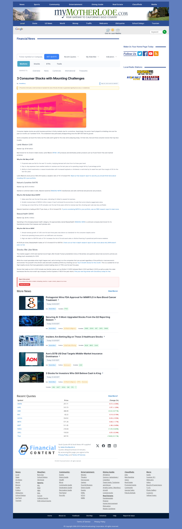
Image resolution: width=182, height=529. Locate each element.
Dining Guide (97, 4)
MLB (38, 488)
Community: (64, 472)
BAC (18, 415)
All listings (106, 475)
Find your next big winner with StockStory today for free (92, 271)
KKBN (83, 498)
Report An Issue (129, 516)
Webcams (103, 23)
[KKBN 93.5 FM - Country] (150, 77)
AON (80, 365)
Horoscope (85, 480)
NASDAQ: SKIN (80, 222)
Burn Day (40, 475)
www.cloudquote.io (68, 447)
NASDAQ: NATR (56, 191)
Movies (83, 475)
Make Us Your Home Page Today (138, 47)
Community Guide (65, 485)
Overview (36, 71)
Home (50, 516)
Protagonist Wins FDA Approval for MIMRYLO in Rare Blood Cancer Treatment (81, 298)
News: (18, 472)
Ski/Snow (40, 480)
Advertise (102, 516)
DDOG (91, 328)
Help (114, 516)
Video (148, 482)
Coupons (149, 493)
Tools (59, 64)
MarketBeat (52, 308)
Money (75, 23)
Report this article (24, 284)
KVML (83, 493)
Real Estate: (108, 495)
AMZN (19, 404)
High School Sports (44, 501)
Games (83, 482)
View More (112, 291)
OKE (68, 387)
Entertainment (75, 4)
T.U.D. (148, 488)
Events (61, 475)
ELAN (96, 345)
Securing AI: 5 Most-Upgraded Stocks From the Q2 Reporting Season (78, 318)
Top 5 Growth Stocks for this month (89, 263)
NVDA (63, 387)
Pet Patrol (62, 493)
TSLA (19, 436)
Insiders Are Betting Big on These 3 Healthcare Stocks (75, 336)
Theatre (84, 477)
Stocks (37, 64)
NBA (38, 490)
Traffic (89, 23)
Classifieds (137, 4)
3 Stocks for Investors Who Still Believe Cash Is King (74, 373)
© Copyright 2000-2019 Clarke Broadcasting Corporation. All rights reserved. (91, 526)
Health (61, 480)
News (22, 4)
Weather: (41, 472)
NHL (38, 493)
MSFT (58, 387)
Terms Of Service (78, 455)
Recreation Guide (65, 490)
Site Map (89, 516)
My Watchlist (91, 57)
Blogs (61, 482)
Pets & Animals (130, 493)
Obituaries (120, 23)
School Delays (138, 23)
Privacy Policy (63, 455)
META (19, 422)
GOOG (19, 418)
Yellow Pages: (151, 495)
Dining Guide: (109, 472)
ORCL (19, 432)
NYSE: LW (56, 153)
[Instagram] (115, 449)
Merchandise (129, 477)
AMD (19, 411)
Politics (18, 490)
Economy (84, 382)
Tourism (155, 23)
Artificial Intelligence (70, 328)
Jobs (126, 475)
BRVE (91, 345)
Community (54, 4)
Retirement (67, 365)
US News (48, 23)
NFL (38, 485)
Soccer (39, 496)
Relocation (107, 506)
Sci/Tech (18, 498)
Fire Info (62, 495)
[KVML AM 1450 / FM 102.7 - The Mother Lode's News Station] (145, 71)
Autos (127, 480)
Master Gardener (109, 509)
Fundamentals (108, 498)
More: (148, 472)
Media (154, 4)
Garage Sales (129, 490)
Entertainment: (88, 472)
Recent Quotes (70, 57)
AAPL (19, 407)
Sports (37, 4)
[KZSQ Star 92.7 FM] (133, 77)
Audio (148, 475)
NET (96, 328)
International (70, 71)
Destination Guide (65, 488)
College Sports (42, 498)
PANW (106, 328)
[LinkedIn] (109, 449)
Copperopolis (108, 493)
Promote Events (130, 485)
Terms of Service (83, 521)
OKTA (101, 328)
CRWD (86, 328)
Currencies (57, 71)
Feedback (75, 516)
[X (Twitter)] (97, 449)
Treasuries (83, 71)
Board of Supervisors (154, 485)
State (34, 23)
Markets (23, 64)
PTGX (66, 308)
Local (22, 23)
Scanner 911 (150, 477)
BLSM (86, 345)
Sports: (40, 482)
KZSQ (83, 495)
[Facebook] (103, 449)
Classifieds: (129, 472)
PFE (72, 387)
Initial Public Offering (70, 345)
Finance (105, 501)
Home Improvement (110, 503)
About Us (62, 516)
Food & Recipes (86, 485)
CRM (53, 387)
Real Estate (118, 4)
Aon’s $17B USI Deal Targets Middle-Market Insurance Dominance (74, 355)
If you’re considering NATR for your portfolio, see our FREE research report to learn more (90, 209)
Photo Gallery (151, 490)
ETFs (48, 64)
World (62, 23)
